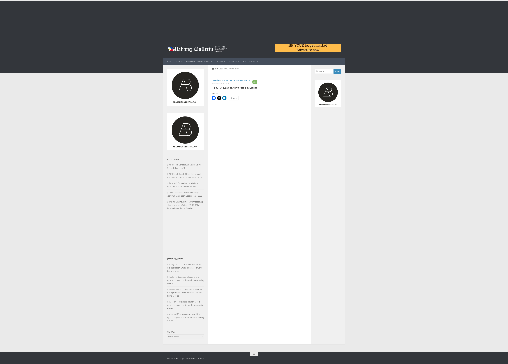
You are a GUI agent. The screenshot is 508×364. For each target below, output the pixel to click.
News (178, 61)
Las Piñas (216, 80)
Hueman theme (199, 359)
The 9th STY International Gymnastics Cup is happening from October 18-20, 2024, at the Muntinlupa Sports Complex (185, 205)
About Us (233, 61)
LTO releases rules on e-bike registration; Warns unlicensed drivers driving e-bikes (184, 267)
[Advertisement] (254, 19)
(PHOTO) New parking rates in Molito (234, 88)
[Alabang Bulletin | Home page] (197, 49)
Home (169, 61)
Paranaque (245, 80)
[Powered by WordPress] (177, 358)
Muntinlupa (226, 80)
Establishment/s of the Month (199, 61)
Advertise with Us (250, 61)
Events (220, 61)
